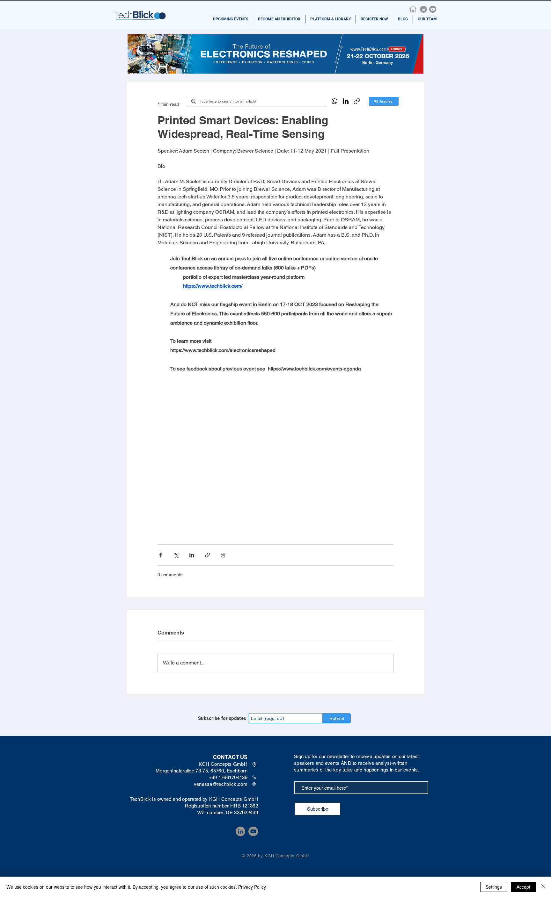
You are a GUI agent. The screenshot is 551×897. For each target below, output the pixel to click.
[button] (230, 19)
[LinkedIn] (423, 9)
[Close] (543, 887)
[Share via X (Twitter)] (176, 555)
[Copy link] (357, 101)
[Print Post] (223, 555)
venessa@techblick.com (220, 784)
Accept (523, 887)
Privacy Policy (252, 887)
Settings (494, 887)
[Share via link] (207, 555)
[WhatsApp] (334, 101)
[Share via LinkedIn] (192, 555)
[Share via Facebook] (161, 555)
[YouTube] (432, 9)
